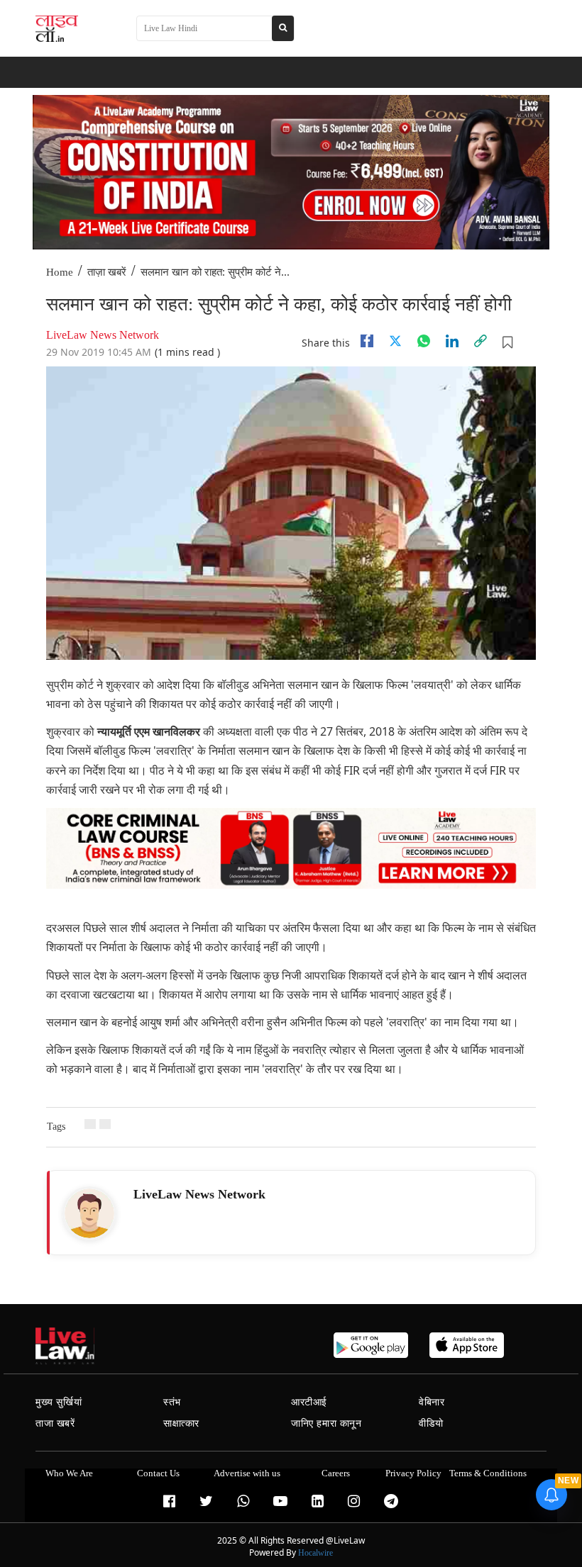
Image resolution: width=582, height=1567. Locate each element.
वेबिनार (431, 1402)
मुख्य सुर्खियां (58, 1402)
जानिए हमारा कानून (326, 1423)
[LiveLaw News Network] (89, 1213)
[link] (480, 341)
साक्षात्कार (181, 1423)
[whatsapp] (423, 341)
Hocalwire (315, 1553)
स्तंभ (172, 1402)
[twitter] (395, 341)
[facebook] (367, 341)
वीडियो (431, 1423)
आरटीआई (309, 1402)
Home (59, 272)
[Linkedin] (452, 341)
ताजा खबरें (55, 1423)
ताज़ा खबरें (106, 272)
